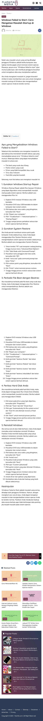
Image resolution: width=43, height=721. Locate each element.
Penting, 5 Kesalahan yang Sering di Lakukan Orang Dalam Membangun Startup (25, 649)
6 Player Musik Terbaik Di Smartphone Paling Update (25, 640)
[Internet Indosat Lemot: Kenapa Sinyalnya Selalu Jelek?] (11, 596)
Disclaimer (34, 710)
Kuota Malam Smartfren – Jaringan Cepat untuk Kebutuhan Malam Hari (10, 625)
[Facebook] (28, 563)
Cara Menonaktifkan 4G (10, 583)
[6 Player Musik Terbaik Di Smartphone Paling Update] (7, 640)
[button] (33, 3)
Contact (17, 710)
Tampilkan (15, 136)
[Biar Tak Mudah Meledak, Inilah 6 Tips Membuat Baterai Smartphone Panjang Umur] (7, 660)
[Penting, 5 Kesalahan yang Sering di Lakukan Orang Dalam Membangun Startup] (7, 650)
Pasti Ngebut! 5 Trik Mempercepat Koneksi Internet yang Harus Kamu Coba (24, 688)
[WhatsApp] (39, 563)
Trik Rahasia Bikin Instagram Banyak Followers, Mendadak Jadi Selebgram (25, 668)
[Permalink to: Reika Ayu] (4, 30)
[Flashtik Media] (10, 3)
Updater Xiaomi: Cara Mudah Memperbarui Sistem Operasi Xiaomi (31, 585)
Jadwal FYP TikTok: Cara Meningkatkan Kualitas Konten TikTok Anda (30, 625)
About (10, 710)
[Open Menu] (37, 3)
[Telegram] (36, 563)
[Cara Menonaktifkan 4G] (11, 576)
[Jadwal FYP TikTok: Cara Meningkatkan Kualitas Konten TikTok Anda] (31, 616)
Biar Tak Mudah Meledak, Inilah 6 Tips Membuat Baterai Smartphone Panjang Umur (26, 659)
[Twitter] (32, 563)
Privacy (13, 712)
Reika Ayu (8, 30)
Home (4, 710)
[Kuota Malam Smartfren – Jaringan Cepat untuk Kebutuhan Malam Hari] (11, 616)
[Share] (39, 30)
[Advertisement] (21, 108)
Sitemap (25, 710)
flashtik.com (18, 716)
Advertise (5, 712)
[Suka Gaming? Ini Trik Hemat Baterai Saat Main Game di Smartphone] (7, 679)
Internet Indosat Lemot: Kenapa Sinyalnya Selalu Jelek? (10, 605)
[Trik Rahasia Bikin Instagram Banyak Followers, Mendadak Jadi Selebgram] (7, 669)
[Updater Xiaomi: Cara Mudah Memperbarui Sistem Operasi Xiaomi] (31, 576)
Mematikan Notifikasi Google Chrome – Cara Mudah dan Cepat (30, 605)
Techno (4, 16)
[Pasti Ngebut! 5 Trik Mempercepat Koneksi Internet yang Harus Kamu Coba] (7, 689)
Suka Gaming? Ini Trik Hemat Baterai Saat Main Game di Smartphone (25, 678)
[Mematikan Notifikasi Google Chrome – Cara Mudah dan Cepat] (31, 596)
